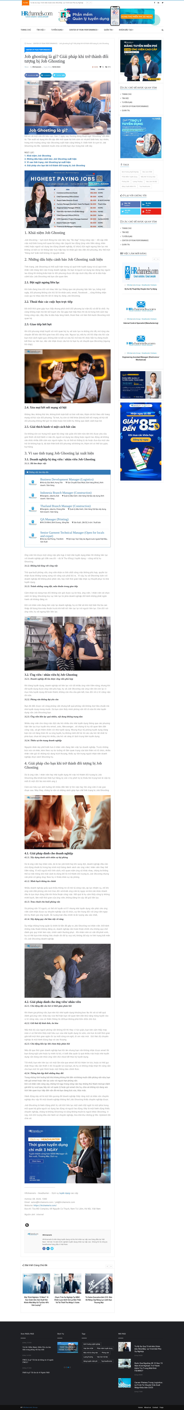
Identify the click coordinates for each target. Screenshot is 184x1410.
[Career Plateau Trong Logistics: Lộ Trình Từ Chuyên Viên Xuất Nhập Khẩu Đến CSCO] (124, 1383)
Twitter (60, 75)
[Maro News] (162, 30)
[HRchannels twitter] (162, 3)
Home (29, 43)
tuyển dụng (64, 1193)
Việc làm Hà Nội (151, 181)
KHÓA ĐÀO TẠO (125, 30)
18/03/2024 (56, 67)
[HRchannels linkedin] (158, 3)
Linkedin (47, 75)
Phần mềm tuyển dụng (129, 177)
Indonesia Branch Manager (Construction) (65, 492)
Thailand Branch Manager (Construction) (65, 506)
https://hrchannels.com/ (45, 1205)
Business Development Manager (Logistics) (67, 479)
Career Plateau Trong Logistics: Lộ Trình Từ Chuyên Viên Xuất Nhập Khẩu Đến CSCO (149, 1385)
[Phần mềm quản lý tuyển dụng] (110, 16)
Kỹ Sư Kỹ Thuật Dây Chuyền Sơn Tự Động (141, 289)
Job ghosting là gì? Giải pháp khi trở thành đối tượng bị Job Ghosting (84, 43)
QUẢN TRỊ (108, 30)
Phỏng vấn (125, 181)
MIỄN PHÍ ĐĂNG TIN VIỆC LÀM (75, 1358)
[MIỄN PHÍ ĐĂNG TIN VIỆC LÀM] (75, 1352)
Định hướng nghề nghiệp (130, 172)
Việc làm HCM (147, 172)
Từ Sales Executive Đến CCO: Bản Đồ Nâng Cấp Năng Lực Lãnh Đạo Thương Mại (98, 1300)
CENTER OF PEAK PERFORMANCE (83, 30)
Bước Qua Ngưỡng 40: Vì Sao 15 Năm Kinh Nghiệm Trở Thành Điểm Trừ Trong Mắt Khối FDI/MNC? (66, 3)
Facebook (32, 75)
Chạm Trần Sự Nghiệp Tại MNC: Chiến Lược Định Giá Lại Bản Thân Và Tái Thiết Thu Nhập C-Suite (67, 1300)
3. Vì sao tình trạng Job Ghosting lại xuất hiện (48, 162)
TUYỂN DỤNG (56, 30)
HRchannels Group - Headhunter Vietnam (141, 285)
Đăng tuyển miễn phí (129, 186)
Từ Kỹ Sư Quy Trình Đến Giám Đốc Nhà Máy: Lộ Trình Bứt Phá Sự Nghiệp (148, 1348)
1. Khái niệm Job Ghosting (38, 156)
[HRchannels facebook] (154, 3)
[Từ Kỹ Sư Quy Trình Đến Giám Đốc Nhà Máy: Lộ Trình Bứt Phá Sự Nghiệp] (124, 1346)
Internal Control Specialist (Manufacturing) (140, 323)
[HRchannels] (37, 14)
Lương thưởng (137, 181)
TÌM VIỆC (40, 30)
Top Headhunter (144, 186)
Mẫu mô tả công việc (148, 177)
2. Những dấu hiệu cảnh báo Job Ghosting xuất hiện (51, 159)
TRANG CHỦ (26, 30)
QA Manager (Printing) (54, 519)
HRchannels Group (30, 1407)
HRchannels (36, 67)
